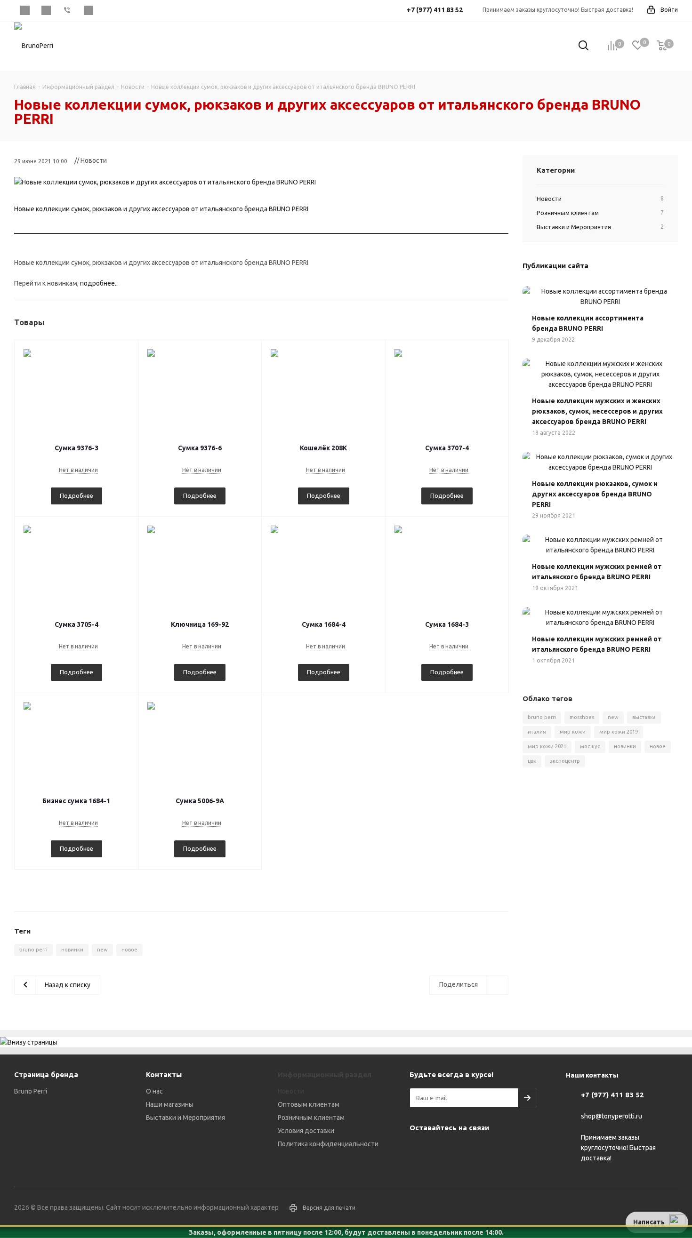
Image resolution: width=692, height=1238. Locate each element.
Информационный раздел (324, 1074)
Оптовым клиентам (308, 1104)
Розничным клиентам (311, 1117)
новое (129, 949)
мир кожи (573, 732)
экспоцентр (565, 761)
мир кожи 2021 (547, 746)
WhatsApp (88, 10)
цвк (532, 761)
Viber (67, 10)
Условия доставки (306, 1130)
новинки (72, 949)
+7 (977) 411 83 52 (612, 1095)
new (102, 949)
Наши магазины (169, 1104)
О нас (154, 1091)
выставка (644, 717)
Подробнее (76, 495)
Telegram (45, 10)
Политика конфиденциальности (328, 1144)
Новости (291, 1091)
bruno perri (33, 949)
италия (537, 732)
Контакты (164, 1074)
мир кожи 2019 (618, 732)
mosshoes (582, 717)
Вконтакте (24, 10)
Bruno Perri (30, 1091)
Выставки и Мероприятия (185, 1117)
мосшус (590, 746)
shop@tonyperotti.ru (611, 1116)
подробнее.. (99, 283)
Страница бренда (46, 1074)
